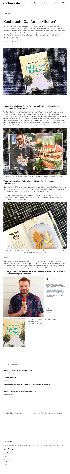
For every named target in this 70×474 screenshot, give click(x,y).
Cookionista (7, 442)
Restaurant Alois (9, 377)
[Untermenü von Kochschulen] (51, 2)
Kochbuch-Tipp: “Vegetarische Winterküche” (20, 391)
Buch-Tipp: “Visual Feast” (14, 413)
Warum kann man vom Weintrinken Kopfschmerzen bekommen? (26, 384)
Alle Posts (8, 13)
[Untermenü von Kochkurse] (39, 2)
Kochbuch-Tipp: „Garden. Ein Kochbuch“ (18, 370)
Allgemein (14, 42)
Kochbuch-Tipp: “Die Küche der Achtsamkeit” (48, 413)
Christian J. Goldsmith (50, 120)
